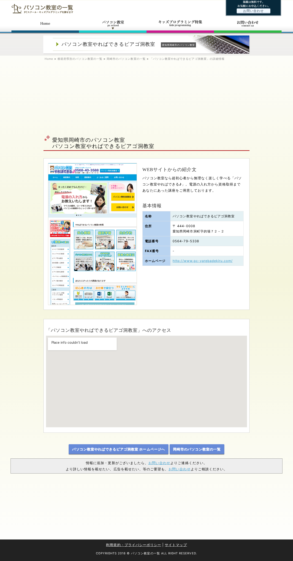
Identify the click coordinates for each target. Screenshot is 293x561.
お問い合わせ (253, 11)
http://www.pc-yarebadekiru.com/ (203, 261)
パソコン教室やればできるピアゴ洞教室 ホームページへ (118, 449)
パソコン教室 (112, 25)
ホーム (45, 25)
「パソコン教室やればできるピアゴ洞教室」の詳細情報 (187, 58)
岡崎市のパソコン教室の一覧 (126, 58)
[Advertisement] (146, 100)
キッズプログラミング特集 (180, 25)
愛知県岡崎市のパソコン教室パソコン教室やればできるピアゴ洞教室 (103, 143)
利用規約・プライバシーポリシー (133, 545)
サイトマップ (176, 545)
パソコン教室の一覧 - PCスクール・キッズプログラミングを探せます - (42, 8)
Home (49, 58)
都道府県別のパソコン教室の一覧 (79, 58)
